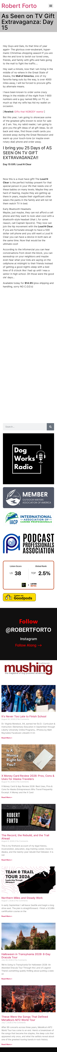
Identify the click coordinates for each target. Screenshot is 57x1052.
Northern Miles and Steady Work (22, 897)
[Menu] (50, 6)
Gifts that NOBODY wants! (28, 111)
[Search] (50, 426)
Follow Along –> (28, 645)
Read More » (6, 738)
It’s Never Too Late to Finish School (23, 716)
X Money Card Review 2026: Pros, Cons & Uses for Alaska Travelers (27, 777)
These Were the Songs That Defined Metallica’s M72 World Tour (24, 1018)
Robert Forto (19, 5)
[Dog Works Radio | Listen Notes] (28, 588)
